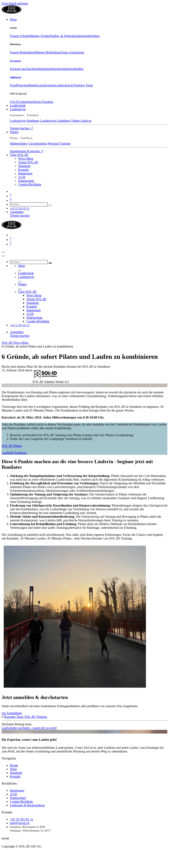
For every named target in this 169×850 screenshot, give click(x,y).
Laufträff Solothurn (14, 453)
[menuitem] (13, 19)
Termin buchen (21, 128)
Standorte (16, 772)
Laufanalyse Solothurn (24, 120)
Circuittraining (37, 143)
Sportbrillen (75, 69)
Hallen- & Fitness (61, 36)
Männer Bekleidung (48, 52)
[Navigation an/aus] (3, 252)
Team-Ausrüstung (72, 52)
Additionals (15, 77)
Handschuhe (60, 69)
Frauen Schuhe (19, 36)
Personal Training (59, 143)
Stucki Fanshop (43, 101)
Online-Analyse (81, 120)
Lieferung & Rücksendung (27, 805)
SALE (14, 101)
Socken (15, 69)
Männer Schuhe (39, 36)
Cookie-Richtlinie (21, 801)
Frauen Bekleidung (22, 52)
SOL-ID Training (35, 717)
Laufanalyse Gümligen (55, 120)
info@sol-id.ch (19, 823)
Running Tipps (13, 717)
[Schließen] (3, 256)
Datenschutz (18, 798)
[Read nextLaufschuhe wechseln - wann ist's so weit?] (84, 732)
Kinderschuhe (82, 36)
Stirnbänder (44, 69)
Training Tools (83, 85)
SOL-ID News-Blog (15, 342)
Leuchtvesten (46, 85)
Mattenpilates (18, 143)
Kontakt (15, 776)
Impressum (17, 790)
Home (14, 765)
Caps (23, 69)
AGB (13, 794)
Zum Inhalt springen (15, 3)
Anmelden (16, 212)
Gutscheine (25, 101)
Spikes (95, 36)
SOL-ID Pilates (12, 446)
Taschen (31, 69)
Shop (13, 769)
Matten (32, 85)
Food (13, 85)
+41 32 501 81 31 (21, 819)
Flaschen (22, 85)
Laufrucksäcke (64, 85)
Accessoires (15, 60)
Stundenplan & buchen (26, 151)
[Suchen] (50, 205)
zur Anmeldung (12, 713)
